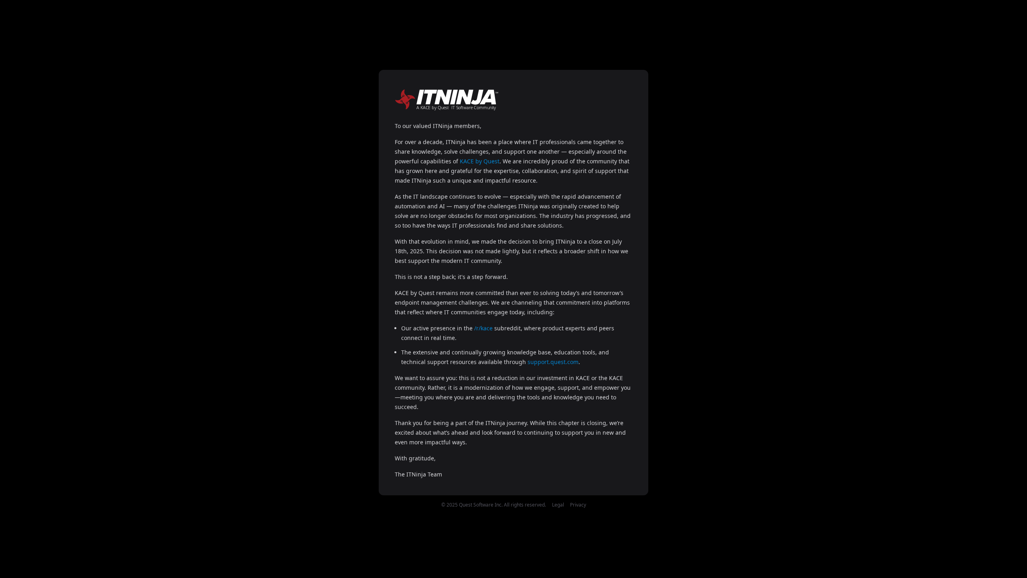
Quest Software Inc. (481, 504)
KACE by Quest (479, 161)
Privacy (578, 504)
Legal (558, 504)
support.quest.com (553, 362)
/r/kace (483, 328)
